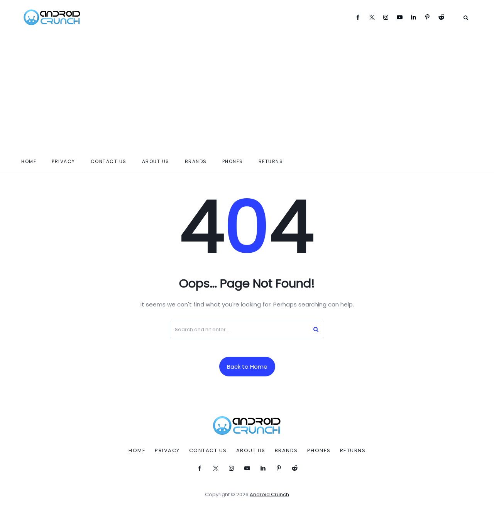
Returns (271, 161)
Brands (196, 161)
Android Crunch (269, 494)
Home (28, 161)
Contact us (109, 161)
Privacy (63, 161)
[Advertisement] (247, 93)
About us (155, 161)
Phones (232, 161)
